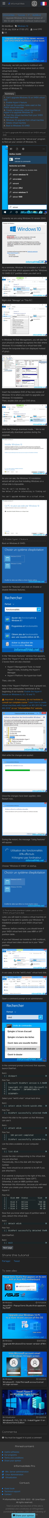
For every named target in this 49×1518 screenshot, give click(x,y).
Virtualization (11, 1477)
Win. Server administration (17, 1471)
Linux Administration (14, 1474)
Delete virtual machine (16, 123)
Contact (7, 1494)
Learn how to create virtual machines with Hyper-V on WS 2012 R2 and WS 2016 (24, 705)
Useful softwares (11, 1452)
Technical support (12, 1491)
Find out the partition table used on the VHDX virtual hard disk (22, 106)
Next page (7, 1248)
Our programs (10, 1455)
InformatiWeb (17, 3)
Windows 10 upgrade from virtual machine (25, 120)
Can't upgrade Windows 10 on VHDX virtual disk (24, 98)
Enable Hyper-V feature (16, 102)
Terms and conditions (13, 1458)
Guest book (9, 1488)
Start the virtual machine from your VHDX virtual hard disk (23, 116)
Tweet (17, 1261)
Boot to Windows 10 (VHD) (18, 125)
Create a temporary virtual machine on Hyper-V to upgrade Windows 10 (22, 111)
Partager (6, 1261)
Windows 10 (22, 26)
